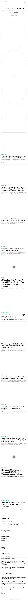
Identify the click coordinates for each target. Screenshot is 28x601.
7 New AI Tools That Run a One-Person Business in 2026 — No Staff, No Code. (13, 157)
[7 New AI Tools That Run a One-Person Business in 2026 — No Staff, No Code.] (14, 144)
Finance (3, 185)
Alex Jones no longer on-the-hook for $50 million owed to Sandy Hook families (13, 408)
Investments (5, 312)
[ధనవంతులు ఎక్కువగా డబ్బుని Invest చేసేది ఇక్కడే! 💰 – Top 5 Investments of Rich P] (14, 267)
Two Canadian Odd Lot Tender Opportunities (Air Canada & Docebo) (13, 219)
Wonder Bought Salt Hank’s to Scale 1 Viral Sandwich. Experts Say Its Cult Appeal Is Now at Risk (13, 345)
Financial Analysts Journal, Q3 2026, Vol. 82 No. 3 (13, 315)
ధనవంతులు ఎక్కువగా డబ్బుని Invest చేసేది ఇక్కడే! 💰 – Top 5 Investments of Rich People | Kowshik (13, 283)
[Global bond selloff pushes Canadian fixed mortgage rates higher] (14, 236)
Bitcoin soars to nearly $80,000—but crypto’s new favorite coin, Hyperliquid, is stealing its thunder (13, 439)
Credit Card (4, 216)
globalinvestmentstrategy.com (10, 288)
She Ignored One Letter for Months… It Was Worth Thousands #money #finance (12, 472)
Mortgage (4, 246)
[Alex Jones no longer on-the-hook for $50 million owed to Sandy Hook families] (14, 394)
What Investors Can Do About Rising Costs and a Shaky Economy (13, 504)
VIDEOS (3, 277)
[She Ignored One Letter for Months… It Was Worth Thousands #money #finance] (14, 457)
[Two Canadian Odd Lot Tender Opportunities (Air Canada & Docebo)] (14, 206)
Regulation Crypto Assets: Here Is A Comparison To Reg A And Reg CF (12, 377)
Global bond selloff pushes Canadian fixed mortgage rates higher (12, 249)
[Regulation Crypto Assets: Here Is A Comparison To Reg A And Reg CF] (14, 364)
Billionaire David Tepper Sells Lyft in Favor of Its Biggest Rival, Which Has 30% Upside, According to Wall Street (13, 188)
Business (3, 154)
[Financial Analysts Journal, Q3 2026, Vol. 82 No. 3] (14, 302)
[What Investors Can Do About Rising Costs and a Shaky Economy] (14, 489)
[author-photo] (2, 289)
